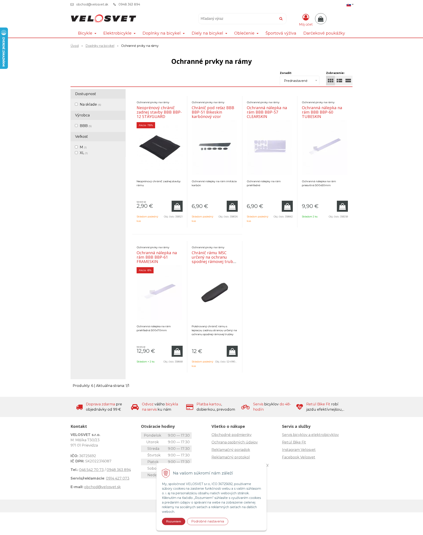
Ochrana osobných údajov (235, 442)
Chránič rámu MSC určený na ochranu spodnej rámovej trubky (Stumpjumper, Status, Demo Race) (214, 261)
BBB (86, 126)
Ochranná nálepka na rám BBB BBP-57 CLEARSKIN (267, 112)
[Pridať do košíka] (177, 206)
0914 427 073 (117, 478)
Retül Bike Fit (294, 442)
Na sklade (90, 104)
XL (84, 153)
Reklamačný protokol (231, 457)
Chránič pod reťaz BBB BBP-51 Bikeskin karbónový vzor (213, 112)
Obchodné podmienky (232, 435)
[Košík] (321, 18)
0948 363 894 (129, 4)
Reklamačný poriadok (231, 450)
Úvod (74, 46)
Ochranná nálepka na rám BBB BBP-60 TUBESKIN (322, 112)
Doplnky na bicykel (99, 46)
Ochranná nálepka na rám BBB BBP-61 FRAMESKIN (157, 257)
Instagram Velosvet (299, 450)
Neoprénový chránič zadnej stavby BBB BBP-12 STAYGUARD (159, 112)
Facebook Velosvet (298, 457)
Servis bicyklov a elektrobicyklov (310, 435)
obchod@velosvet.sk (92, 4)
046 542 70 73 (91, 470)
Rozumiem (173, 521)
